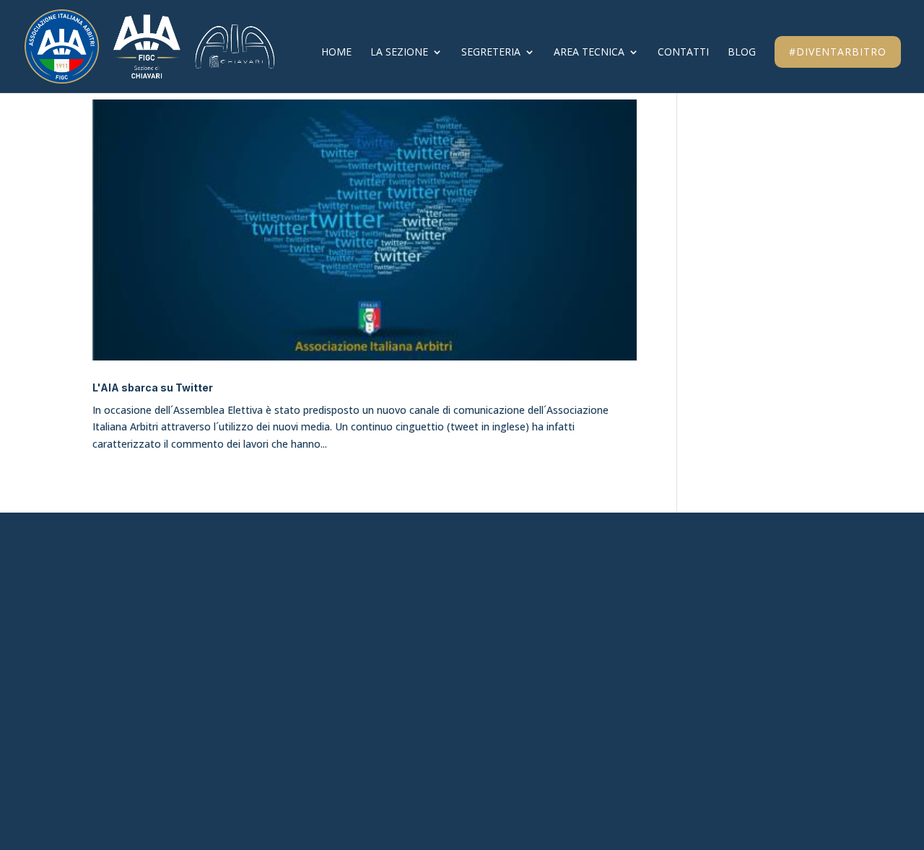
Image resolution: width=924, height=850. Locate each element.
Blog (742, 52)
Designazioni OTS (407, 674)
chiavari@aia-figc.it (154, 599)
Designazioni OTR (407, 700)
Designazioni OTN (409, 724)
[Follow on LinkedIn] (723, 602)
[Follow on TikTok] (690, 602)
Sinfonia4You (393, 599)
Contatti (683, 52)
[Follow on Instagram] (656, 602)
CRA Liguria (389, 650)
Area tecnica (589, 52)
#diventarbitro (837, 52)
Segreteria (490, 52)
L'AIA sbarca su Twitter (152, 387)
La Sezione (399, 52)
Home (336, 52)
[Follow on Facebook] (623, 602)
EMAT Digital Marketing (554, 785)
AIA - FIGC (383, 625)
